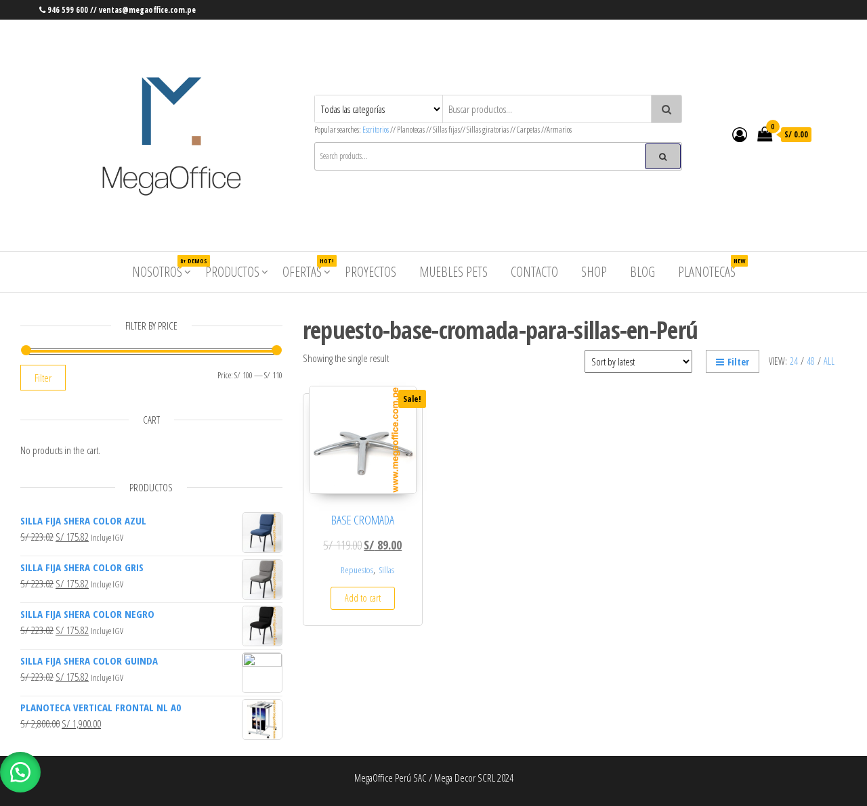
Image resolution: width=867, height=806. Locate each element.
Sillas (386, 570)
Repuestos (357, 570)
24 (794, 361)
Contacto (534, 272)
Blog (642, 272)
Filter (738, 361)
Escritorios (376, 129)
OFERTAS (307, 268)
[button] (20, 772)
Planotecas (711, 268)
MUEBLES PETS (453, 272)
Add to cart (363, 597)
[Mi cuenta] (739, 134)
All (829, 361)
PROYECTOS (370, 272)
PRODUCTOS (232, 272)
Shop (594, 272)
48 (811, 361)
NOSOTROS (162, 268)
